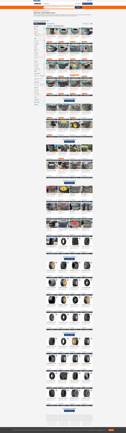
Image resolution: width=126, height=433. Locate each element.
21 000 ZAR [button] (60, 403)
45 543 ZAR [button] (60, 310)
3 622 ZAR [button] (72, 310)
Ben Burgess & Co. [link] (75, 177)
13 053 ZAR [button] (72, 403)
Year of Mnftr (36, 82)
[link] (52, 31)
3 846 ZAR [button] (72, 369)
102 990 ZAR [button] (84, 217)
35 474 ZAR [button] (49, 351)
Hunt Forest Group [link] (87, 236)
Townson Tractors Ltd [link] (52, 253)
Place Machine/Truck (88, 3)
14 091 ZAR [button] (49, 369)
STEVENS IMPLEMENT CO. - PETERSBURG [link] (88, 119)
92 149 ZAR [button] (60, 217)
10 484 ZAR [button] (60, 293)
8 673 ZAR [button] (60, 175)
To (40, 83)
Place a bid (49, 41)
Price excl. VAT (37, 73)
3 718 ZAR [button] (60, 251)
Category (36, 31)
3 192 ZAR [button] (60, 351)
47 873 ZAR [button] (72, 76)
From (35, 83)
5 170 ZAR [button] (72, 327)
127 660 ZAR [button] (84, 158)
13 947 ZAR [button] (60, 386)
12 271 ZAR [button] (84, 310)
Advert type (36, 26)
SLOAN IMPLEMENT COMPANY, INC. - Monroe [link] (76, 160)
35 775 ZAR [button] (84, 234)
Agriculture (37, 10)
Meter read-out (37, 102)
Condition (36, 104)
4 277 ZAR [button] (49, 293)
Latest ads (36, 87)
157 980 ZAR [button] (84, 117)
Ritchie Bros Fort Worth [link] (51, 136)
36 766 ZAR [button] (72, 351)
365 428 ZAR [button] (72, 158)
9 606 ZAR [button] (84, 386)
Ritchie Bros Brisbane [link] (52, 43)
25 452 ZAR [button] (72, 275)
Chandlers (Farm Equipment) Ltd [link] (52, 177)
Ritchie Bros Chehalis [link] (64, 95)
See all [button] (35, 50)
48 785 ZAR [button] (49, 217)
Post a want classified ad (69, 100)
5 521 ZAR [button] (60, 327)
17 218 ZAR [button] (84, 403)
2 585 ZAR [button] (49, 403)
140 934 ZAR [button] (49, 251)
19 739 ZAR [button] (49, 327)
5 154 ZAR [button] (72, 386)
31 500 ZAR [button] (84, 275)
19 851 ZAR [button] (84, 251)
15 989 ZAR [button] (84, 369)
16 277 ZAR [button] (49, 310)
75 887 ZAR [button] (49, 175)
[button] (39, 24)
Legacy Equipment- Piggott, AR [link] (51, 160)
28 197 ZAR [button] (60, 275)
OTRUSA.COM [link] (64, 253)
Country (35, 61)
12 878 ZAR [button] (49, 386)
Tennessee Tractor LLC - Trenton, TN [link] (87, 160)
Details (35, 97)
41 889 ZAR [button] (84, 327)
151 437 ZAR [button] (49, 158)
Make (35, 38)
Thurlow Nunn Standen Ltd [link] (75, 236)
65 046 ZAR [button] (60, 234)
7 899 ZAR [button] (60, 369)
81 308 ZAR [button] (72, 217)
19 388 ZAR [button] (49, 275)
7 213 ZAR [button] (72, 293)
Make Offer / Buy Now (74, 75)
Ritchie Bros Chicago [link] (52, 95)
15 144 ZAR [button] (84, 351)
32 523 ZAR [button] (72, 175)
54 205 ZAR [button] (84, 175)
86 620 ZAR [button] (72, 234)
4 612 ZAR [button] (72, 251)
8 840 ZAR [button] (84, 293)
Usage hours (36, 99)
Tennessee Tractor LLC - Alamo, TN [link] (87, 136)
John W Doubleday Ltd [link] (63, 201)
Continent (36, 52)
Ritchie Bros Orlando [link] (64, 160)
